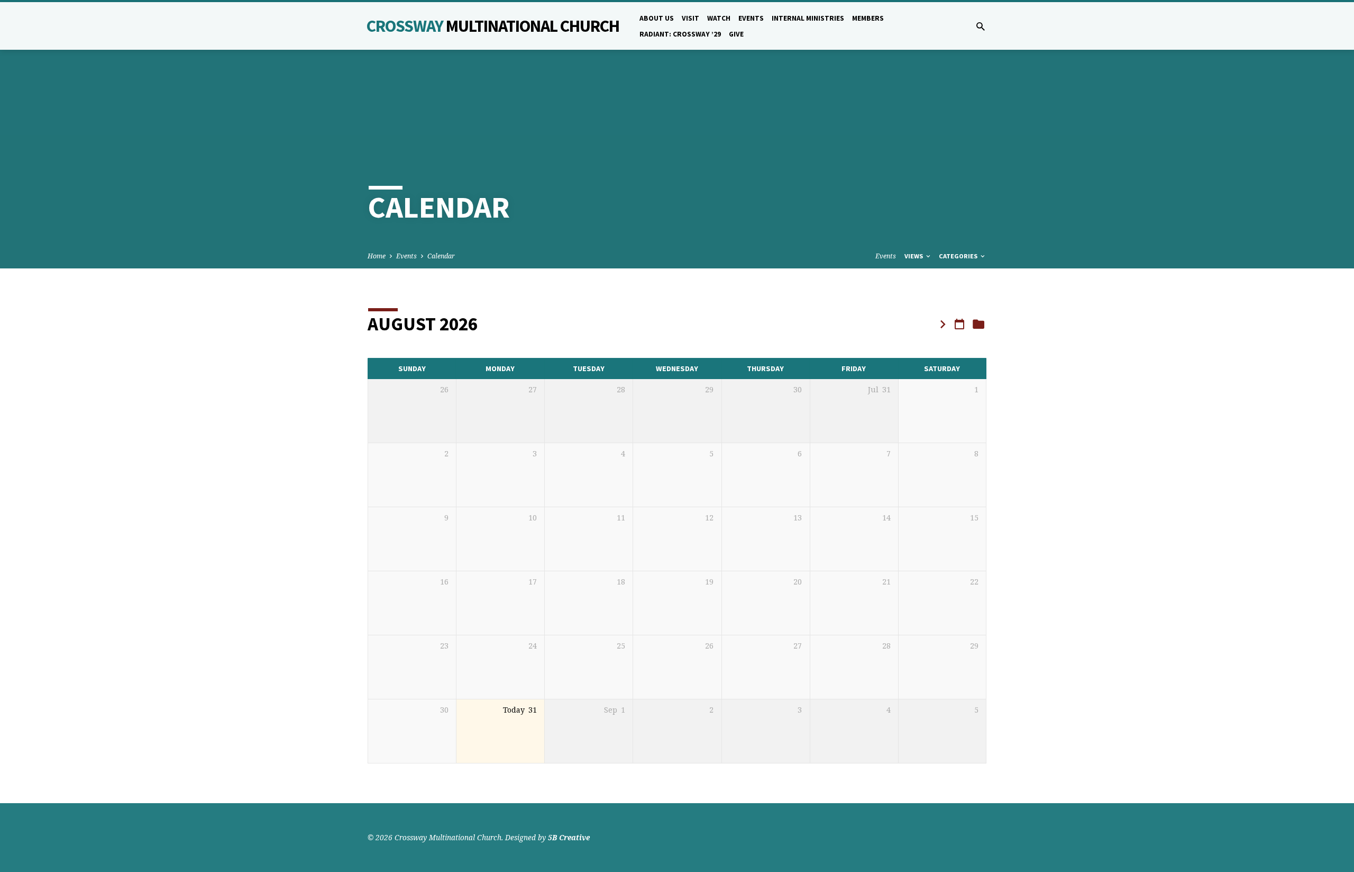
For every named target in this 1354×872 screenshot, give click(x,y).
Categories (959, 256)
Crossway (493, 26)
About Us (656, 18)
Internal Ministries (808, 18)
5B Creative (569, 837)
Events (751, 18)
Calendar (441, 255)
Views (914, 256)
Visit (690, 18)
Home (377, 255)
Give (736, 34)
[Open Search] (980, 26)
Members (868, 18)
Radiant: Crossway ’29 (680, 34)
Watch (718, 18)
